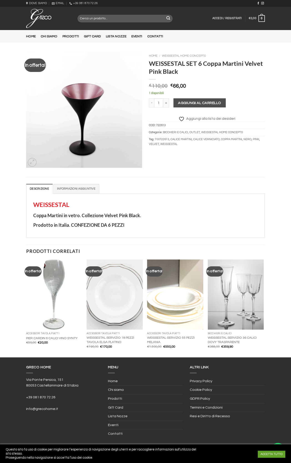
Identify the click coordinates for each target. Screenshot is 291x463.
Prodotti (71, 36)
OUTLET (194, 132)
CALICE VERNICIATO (206, 139)
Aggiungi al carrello (199, 103)
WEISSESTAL (169, 144)
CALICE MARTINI (181, 139)
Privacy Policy (201, 381)
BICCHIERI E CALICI (175, 132)
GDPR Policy (200, 398)
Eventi (136, 36)
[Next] (263, 308)
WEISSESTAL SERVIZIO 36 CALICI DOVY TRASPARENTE (232, 340)
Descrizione (39, 188)
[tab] (39, 188)
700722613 (162, 139)
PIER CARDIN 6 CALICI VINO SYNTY (52, 338)
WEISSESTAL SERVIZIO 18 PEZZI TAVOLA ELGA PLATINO (110, 340)
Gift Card (92, 36)
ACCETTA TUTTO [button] (272, 454)
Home (31, 36)
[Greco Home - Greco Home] (48, 18)
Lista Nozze (116, 36)
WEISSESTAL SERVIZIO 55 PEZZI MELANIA (171, 340)
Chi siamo (49, 36)
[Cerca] (168, 19)
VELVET (154, 144)
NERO (247, 139)
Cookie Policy (201, 390)
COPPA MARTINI (231, 139)
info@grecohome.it (42, 409)
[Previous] (26, 308)
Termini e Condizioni (206, 407)
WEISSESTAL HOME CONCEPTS (184, 55)
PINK (256, 139)
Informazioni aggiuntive (76, 188)
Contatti (155, 36)
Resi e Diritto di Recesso (210, 416)
